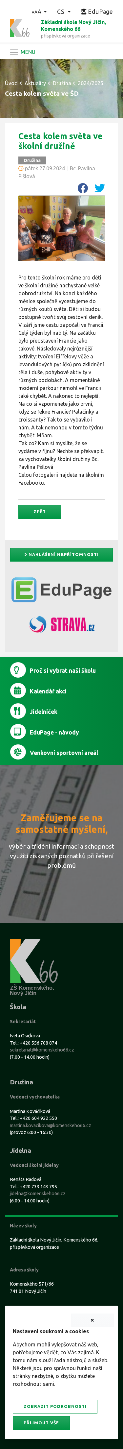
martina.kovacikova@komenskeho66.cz (50, 1125)
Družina (62, 83)
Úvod (11, 83)
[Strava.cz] (61, 627)
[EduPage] (61, 592)
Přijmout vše (41, 1422)
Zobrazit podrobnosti (55, 1406)
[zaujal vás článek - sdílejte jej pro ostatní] (80, 190)
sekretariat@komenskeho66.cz (42, 1049)
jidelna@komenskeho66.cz (38, 1193)
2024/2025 (90, 83)
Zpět (39, 511)
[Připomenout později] (92, 1320)
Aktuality (35, 83)
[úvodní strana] (20, 27)
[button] (39, 11)
